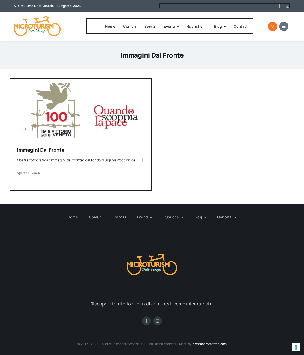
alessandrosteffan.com (210, 344)
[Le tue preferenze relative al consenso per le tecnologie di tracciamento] (296, 347)
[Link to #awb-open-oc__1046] (272, 26)
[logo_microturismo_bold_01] (37, 17)
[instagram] (287, 6)
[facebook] (279, 6)
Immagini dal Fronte (40, 150)
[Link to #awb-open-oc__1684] (283, 26)
